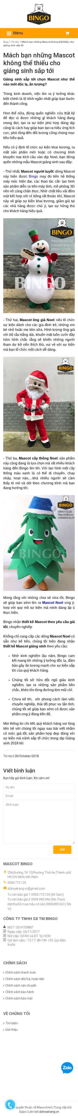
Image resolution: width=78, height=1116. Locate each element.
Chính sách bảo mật (18, 998)
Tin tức (15, 42)
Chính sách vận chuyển (20, 985)
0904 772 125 (17, 882)
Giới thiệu (11, 1029)
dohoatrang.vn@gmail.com (26, 888)
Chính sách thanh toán (20, 972)
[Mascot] (39, 14)
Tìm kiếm (11, 1023)
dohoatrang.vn (49, 1111)
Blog (5, 42)
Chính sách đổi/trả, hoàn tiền (24, 979)
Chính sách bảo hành (19, 992)
